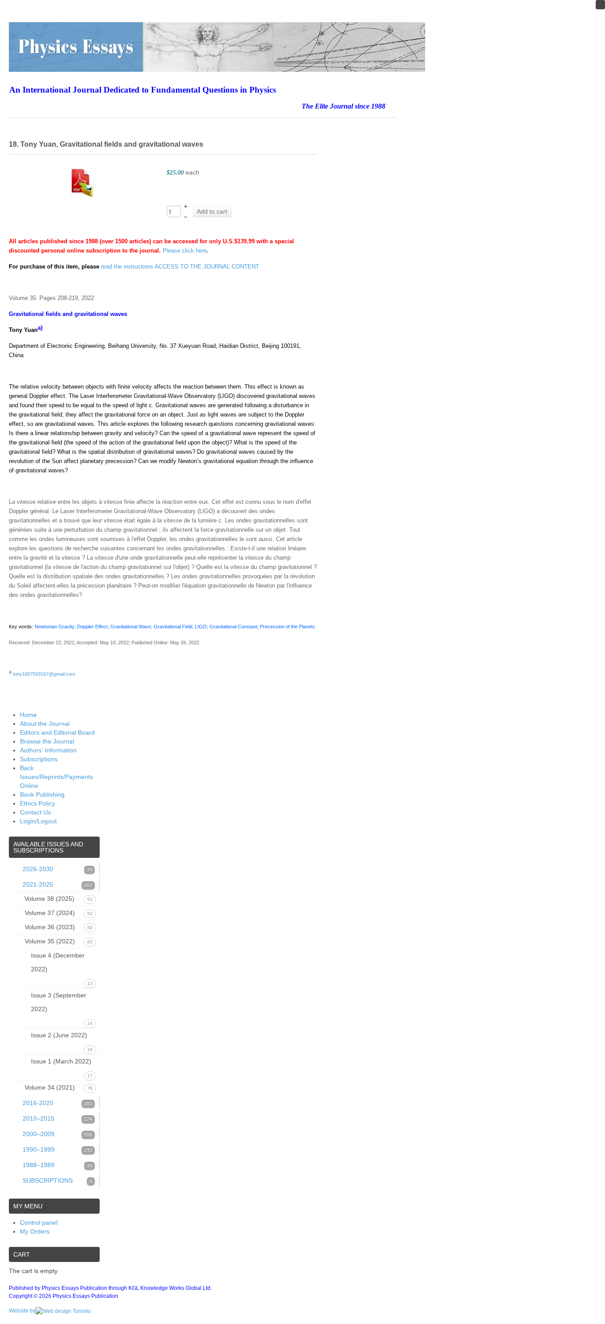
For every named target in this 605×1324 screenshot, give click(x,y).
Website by (22, 1311)
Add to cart (212, 211)
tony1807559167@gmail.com (44, 674)
